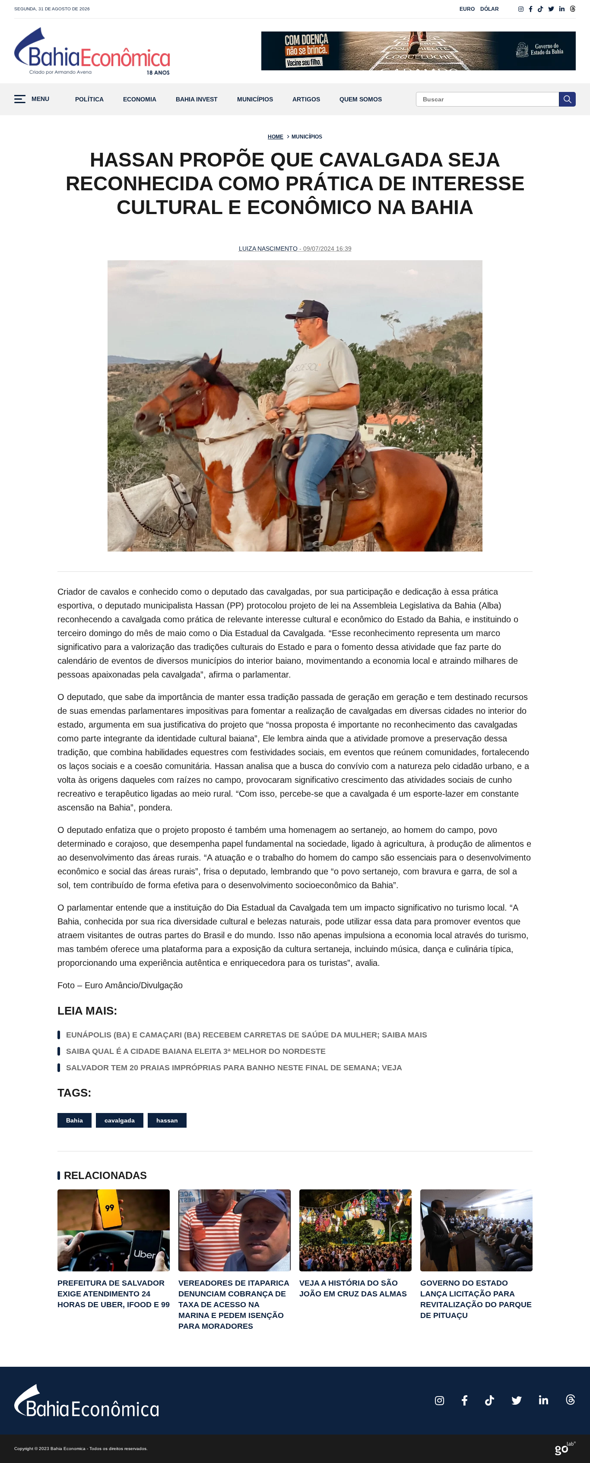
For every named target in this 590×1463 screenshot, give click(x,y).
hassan (167, 1120)
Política (89, 99)
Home (275, 137)
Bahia (74, 1120)
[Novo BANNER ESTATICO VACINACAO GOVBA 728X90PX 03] (418, 51)
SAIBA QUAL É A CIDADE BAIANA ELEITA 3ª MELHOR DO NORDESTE (196, 1051)
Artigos (306, 99)
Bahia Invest (197, 99)
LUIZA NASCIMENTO (268, 248)
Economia (139, 99)
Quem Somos (360, 99)
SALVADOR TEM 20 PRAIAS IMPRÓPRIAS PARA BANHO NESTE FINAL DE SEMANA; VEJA (234, 1068)
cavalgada (120, 1120)
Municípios (255, 99)
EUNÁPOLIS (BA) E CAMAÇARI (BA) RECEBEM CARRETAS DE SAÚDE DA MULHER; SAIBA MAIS (246, 1035)
